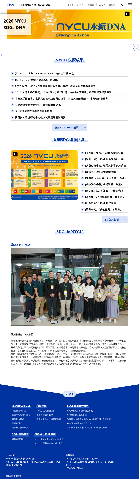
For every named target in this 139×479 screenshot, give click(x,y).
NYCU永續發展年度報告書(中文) (49, 439)
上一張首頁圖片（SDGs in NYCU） (136, 41)
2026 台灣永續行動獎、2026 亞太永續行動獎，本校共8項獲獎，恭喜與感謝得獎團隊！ (64, 92)
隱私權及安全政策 (20, 427)
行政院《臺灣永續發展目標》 (80, 423)
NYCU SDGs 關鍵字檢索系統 (80, 410)
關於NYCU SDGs (21, 405)
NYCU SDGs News (45, 410)
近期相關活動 (18, 439)
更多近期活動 (111, 219)
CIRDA (102, 4)
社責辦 (91, 4)
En (71, 4)
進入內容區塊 (6, 1)
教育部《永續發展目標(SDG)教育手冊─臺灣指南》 (90, 419)
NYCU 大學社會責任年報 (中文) (49, 443)
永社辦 (80, 4)
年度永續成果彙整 (45, 415)
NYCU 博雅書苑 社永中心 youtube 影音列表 (87, 427)
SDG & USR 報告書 (45, 434)
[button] (123, 5)
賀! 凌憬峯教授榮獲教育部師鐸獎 (33, 111)
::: (68, 4)
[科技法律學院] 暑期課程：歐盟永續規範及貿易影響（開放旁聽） (106, 184)
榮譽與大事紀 (18, 419)
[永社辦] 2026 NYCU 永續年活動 (104, 153)
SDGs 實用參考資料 (78, 405)
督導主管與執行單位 (21, 415)
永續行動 (41, 405)
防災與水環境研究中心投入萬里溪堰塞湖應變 (40, 117)
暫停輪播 (127, 14)
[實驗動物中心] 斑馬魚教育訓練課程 (105, 165)
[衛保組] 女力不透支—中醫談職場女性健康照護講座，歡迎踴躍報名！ (106, 190)
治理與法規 (17, 423)
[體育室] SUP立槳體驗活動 (100, 171)
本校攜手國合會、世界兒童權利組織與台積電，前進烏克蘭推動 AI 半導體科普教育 (61, 98)
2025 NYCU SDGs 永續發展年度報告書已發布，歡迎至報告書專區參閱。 (56, 86)
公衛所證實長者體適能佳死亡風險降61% (38, 104)
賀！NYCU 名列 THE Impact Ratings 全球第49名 (44, 73)
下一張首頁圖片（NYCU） (136, 48)
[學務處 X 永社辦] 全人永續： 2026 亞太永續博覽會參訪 (106, 178)
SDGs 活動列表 (20, 434)
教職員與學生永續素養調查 (49, 419)
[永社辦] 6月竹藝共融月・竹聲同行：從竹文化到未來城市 (106, 196)
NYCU (112, 4)
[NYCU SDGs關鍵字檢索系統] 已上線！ (37, 79)
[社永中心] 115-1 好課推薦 (100, 203)
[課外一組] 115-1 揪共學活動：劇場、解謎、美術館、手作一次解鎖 (106, 159)
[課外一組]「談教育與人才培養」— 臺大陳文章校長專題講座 (106, 209)
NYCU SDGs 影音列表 (77, 415)
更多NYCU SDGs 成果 (66, 127)
